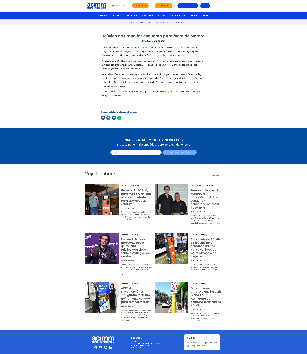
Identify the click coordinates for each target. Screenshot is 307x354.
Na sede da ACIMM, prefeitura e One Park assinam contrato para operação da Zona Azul (136, 197)
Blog (132, 22)
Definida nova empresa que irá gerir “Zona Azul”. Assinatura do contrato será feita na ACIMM (206, 296)
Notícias (161, 15)
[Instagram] (105, 347)
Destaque (135, 186)
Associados (147, 15)
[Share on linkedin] (114, 118)
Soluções (116, 15)
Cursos (125, 235)
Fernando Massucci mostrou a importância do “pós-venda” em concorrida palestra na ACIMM (206, 199)
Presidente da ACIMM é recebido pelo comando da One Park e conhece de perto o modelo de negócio (206, 247)
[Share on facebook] (103, 118)
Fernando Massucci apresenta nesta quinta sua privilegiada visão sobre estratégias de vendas (135, 247)
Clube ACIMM (131, 15)
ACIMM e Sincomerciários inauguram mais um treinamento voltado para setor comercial (136, 295)
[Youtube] (100, 347)
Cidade (125, 186)
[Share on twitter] (108, 118)
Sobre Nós (102, 15)
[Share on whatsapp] (119, 118)
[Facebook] (95, 347)
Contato (205, 15)
